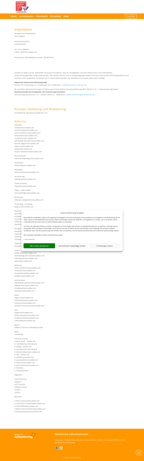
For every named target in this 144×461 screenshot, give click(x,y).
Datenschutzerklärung (73, 440)
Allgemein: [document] (18, 375)
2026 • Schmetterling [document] (73, 457)
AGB (122, 440)
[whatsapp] (61, 449)
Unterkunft (42, 16)
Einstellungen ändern (105, 246)
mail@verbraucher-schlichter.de (74, 85)
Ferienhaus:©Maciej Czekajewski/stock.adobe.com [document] (28, 198)
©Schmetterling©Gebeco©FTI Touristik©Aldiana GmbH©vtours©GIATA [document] (20, 385)
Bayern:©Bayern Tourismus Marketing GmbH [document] (28, 326)
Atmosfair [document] (18, 397)
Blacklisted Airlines (112, 440)
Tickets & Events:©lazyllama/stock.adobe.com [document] (25, 184)
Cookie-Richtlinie (29, 239)
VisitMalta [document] (19, 334)
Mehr (66, 16)
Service (100, 440)
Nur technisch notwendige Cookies (72, 246)
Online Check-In (90, 440)
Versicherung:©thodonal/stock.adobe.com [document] (25, 177)
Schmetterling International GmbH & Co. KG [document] (30, 113)
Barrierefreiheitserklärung (65, 442)
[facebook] (57, 449)
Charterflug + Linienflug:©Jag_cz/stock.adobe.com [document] (23, 205)
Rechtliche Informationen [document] (71, 434)
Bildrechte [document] (20, 121)
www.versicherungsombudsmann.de (81, 95)
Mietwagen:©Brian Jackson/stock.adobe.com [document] (26, 171)
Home (14, 16)
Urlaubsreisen (26, 16)
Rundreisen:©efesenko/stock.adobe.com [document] (25, 164)
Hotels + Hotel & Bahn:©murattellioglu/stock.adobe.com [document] (27, 191)
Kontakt (131, 16)
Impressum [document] (23, 30)
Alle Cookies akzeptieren (39, 246)
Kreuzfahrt (55, 16)
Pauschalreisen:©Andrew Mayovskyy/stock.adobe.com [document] (28, 157)
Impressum (59, 440)
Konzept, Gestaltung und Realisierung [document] (40, 109)
